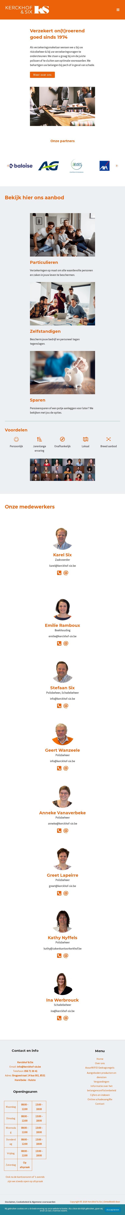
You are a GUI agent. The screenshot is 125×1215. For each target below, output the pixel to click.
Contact (99, 1103)
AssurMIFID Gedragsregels (99, 1067)
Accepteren (113, 1209)
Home (100, 1058)
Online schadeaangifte (100, 1099)
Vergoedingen (101, 1081)
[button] (42, 75)
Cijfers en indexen (100, 1094)
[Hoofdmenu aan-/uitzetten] (118, 9)
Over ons (100, 1063)
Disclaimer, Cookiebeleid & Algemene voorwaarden (30, 1201)
